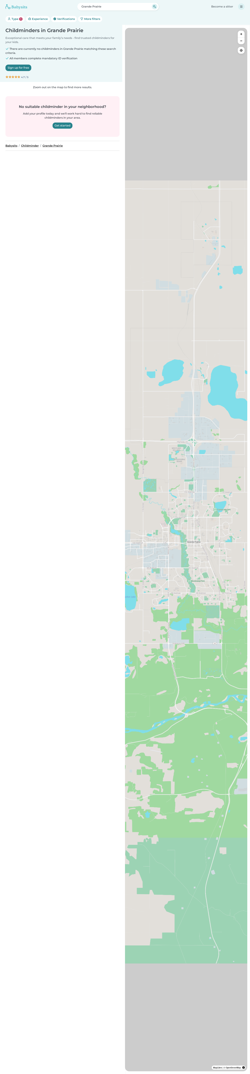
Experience (39, 19)
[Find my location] (241, 50)
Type (16, 19)
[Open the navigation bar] (241, 6)
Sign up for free (18, 67)
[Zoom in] (241, 34)
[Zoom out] (241, 40)
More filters (92, 19)
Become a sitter (222, 6)
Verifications (65, 19)
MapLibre (217, 1067)
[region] (186, 549)
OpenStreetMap (233, 1067)
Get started (62, 125)
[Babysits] (16, 7)
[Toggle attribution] (243, 1068)
